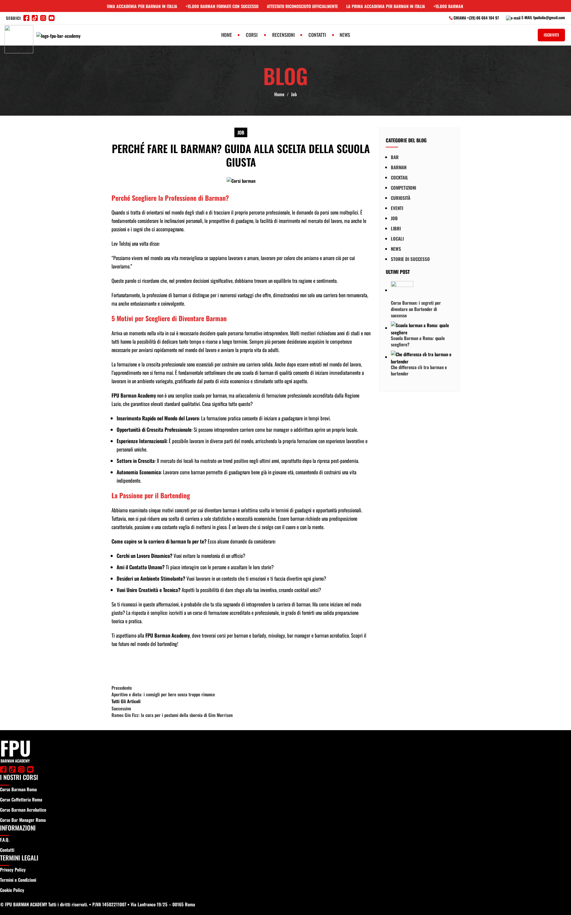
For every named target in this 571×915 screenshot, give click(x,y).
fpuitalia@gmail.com (549, 17)
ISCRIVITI (551, 35)
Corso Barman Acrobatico (23, 809)
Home (279, 94)
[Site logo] (19, 39)
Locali (397, 238)
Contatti (7, 849)
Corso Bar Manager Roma (23, 819)
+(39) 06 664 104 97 (483, 18)
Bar (395, 156)
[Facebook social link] (117, 666)
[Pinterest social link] (147, 666)
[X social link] (132, 666)
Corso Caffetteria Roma (21, 799)
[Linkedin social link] (162, 666)
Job (294, 94)
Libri (396, 228)
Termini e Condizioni (18, 879)
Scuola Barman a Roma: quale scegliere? (418, 341)
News (396, 248)
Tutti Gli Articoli (126, 701)
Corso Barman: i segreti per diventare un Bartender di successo (416, 308)
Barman (398, 167)
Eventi (397, 207)
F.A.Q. (4, 839)
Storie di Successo (410, 258)
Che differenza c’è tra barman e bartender (419, 370)
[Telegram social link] (177, 666)
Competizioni (403, 187)
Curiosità (400, 197)
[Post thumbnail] (402, 290)
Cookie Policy (12, 890)
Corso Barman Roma (18, 789)
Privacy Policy (13, 869)
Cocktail (399, 177)
